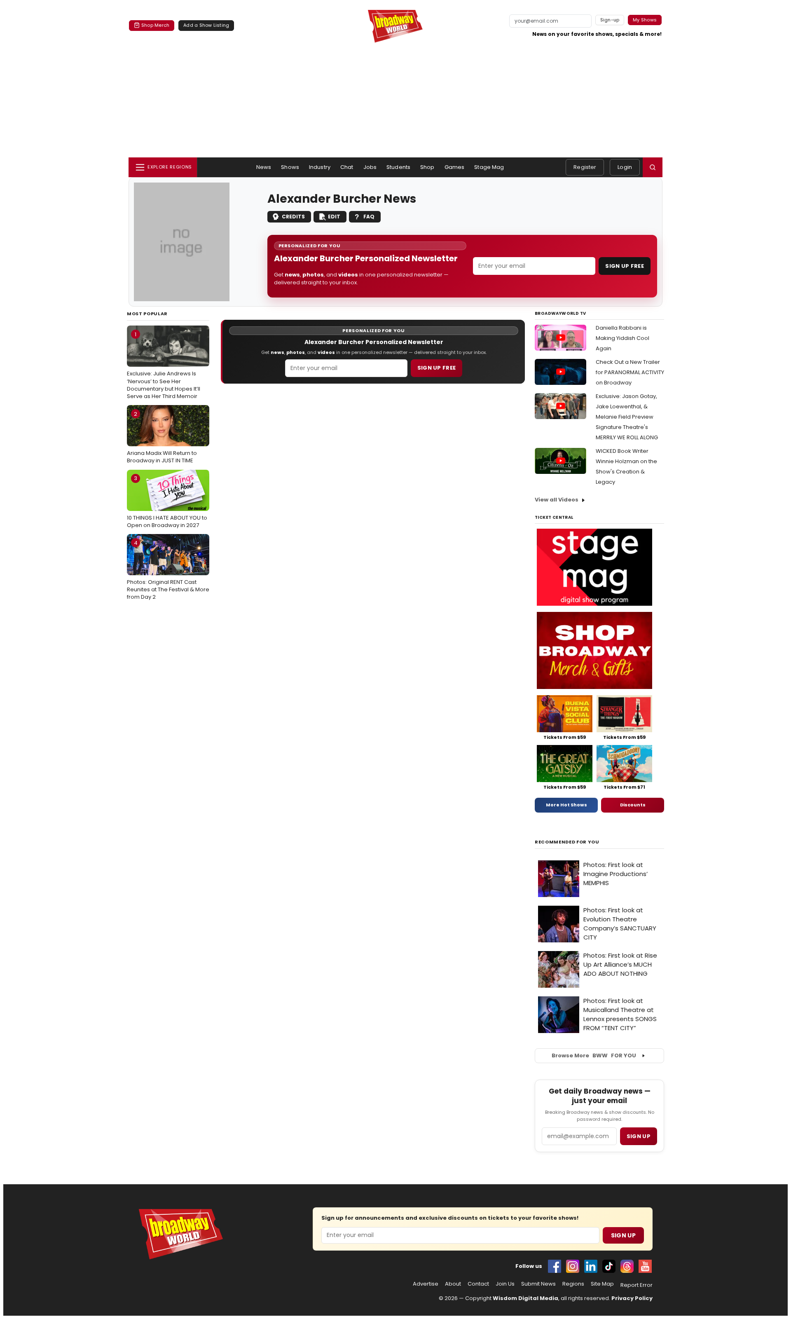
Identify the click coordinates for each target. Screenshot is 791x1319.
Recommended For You (567, 842)
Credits (293, 216)
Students (398, 167)
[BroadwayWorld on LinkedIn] (590, 1266)
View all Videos (556, 500)
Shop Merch (155, 25)
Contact (478, 1284)
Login (625, 167)
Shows (290, 167)
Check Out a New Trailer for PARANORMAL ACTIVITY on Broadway (630, 372)
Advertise (425, 1284)
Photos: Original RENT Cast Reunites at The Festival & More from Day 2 (168, 570)
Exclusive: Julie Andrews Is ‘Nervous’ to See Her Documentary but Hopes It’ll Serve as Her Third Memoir (163, 365)
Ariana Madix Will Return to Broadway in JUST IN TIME (162, 437)
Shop (427, 167)
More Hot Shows (566, 804)
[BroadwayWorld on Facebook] (554, 1266)
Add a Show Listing (206, 25)
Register (584, 167)
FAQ (368, 216)
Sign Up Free (624, 266)
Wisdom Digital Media (525, 1298)
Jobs (370, 167)
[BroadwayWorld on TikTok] (608, 1266)
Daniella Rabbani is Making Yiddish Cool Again (622, 338)
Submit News (538, 1284)
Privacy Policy (632, 1298)
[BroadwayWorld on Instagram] (572, 1266)
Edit (334, 216)
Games (455, 167)
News (263, 167)
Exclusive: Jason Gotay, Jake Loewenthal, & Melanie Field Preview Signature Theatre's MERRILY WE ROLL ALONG (627, 416)
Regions (573, 1284)
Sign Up (623, 1235)
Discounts (633, 804)
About (453, 1284)
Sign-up (610, 19)
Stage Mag (489, 167)
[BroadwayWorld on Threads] (627, 1266)
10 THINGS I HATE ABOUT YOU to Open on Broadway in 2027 (167, 501)
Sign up (639, 1136)
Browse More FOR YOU (594, 1055)
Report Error (636, 1285)
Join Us (505, 1284)
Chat (346, 167)
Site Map (602, 1284)
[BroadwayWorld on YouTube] (645, 1266)
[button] (652, 167)
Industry (319, 167)
